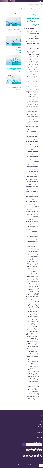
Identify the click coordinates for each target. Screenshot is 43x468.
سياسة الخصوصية (4, 464)
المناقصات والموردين (19, 464)
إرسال (24, 444)
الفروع (40, 424)
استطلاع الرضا (39, 432)
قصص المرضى (39, 437)
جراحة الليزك (36, 179)
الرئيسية (39, 8)
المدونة (35, 8)
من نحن (19, 421)
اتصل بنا (19, 419)
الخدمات (40, 421)
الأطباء (40, 419)
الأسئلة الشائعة (11, 464)
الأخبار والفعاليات (39, 426)
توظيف (19, 424)
